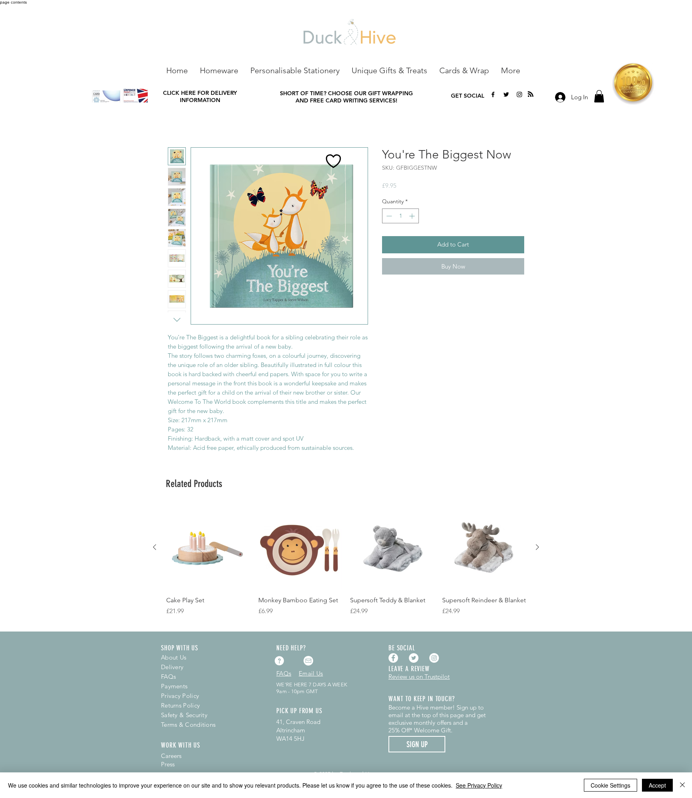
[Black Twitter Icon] (506, 94)
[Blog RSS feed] (530, 94)
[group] (346, 565)
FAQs (168, 676)
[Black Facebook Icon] (493, 94)
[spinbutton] (400, 216)
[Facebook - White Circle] (393, 658)
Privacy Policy (180, 696)
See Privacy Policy (479, 785)
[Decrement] (388, 216)
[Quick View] (208, 547)
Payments (174, 686)
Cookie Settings (610, 785)
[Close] (682, 785)
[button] (219, 70)
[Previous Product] (154, 547)
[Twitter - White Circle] (413, 658)
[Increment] (413, 216)
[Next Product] (537, 547)
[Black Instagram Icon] (519, 94)
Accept (657, 785)
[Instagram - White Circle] (434, 658)
